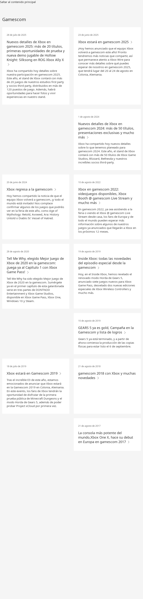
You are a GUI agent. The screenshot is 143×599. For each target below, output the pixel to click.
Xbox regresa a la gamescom (30, 189)
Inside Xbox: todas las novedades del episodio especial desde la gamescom (104, 263)
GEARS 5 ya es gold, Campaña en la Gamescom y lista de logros (106, 329)
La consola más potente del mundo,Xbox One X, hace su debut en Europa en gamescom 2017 (105, 437)
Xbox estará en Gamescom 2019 (32, 373)
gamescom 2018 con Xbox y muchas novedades (107, 375)
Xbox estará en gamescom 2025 (104, 42)
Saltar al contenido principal (18, 2)
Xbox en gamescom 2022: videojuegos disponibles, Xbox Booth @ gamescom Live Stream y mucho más (105, 196)
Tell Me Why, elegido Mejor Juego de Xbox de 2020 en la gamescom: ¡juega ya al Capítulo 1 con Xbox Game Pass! (35, 265)
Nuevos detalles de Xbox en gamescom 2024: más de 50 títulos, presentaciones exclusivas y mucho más (106, 130)
